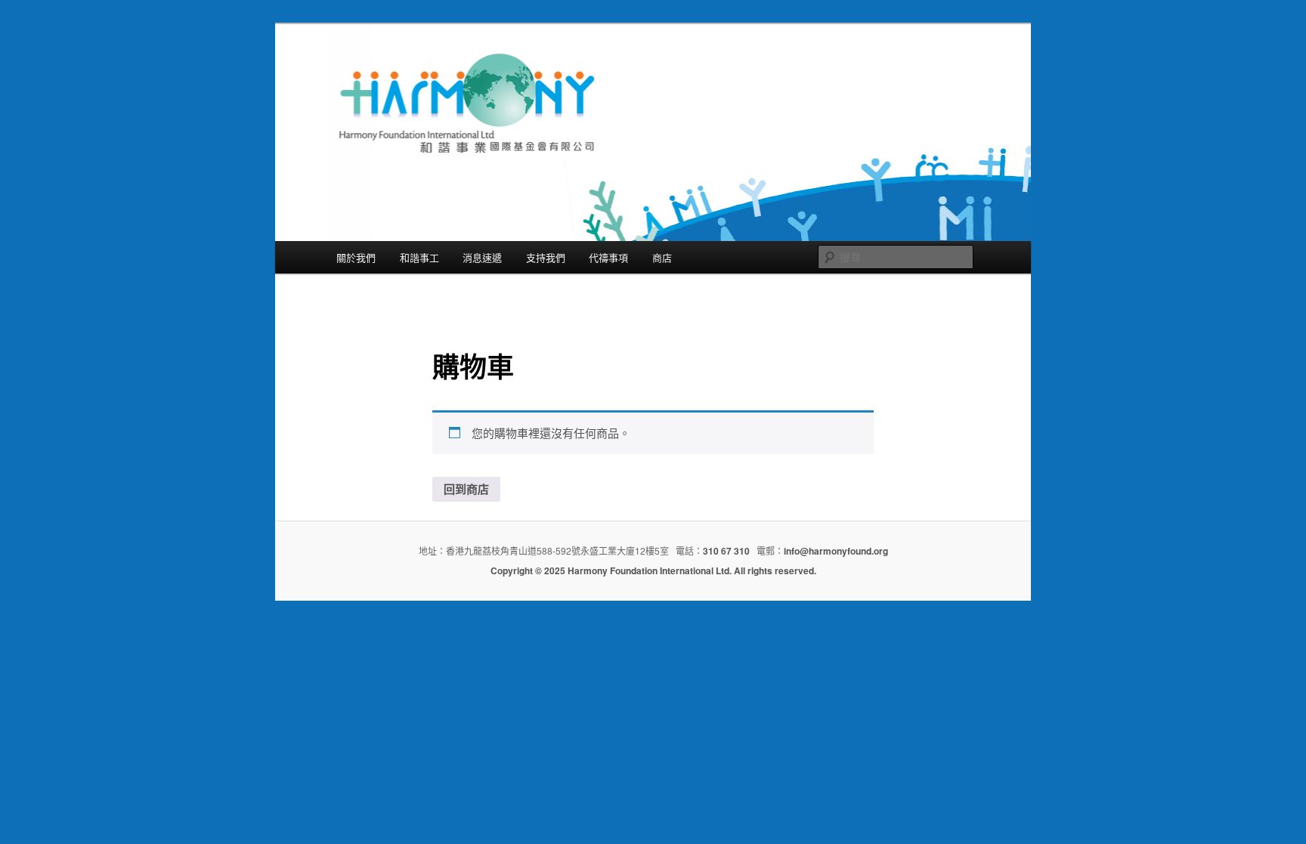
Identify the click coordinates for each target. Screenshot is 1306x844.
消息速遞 (482, 257)
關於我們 (356, 257)
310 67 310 (726, 551)
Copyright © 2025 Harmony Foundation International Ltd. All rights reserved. (653, 570)
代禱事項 (608, 257)
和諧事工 (419, 257)
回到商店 (466, 489)
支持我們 (545, 257)
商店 (662, 257)
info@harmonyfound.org (836, 551)
